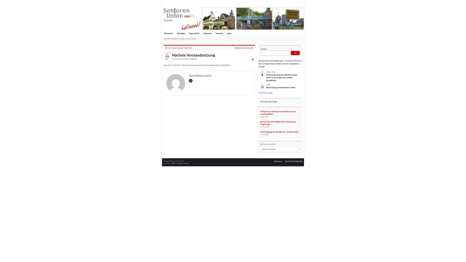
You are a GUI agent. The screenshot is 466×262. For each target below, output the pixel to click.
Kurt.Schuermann (181, 59)
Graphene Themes (183, 163)
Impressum (278, 161)
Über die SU (194, 33)
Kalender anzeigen (265, 92)
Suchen (263, 49)
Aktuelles (181, 33)
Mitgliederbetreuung (243, 48)
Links (229, 33)
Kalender (208, 33)
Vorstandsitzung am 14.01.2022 (180, 48)
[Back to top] (461, 257)
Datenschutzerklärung (293, 161)
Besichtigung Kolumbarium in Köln (280, 87)
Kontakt (219, 33)
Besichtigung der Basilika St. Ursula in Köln (279, 132)
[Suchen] (295, 53)
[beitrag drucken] (253, 59)
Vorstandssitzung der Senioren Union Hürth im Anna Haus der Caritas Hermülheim (281, 78)
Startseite (168, 33)
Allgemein (194, 59)
